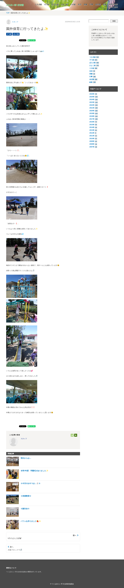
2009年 (91, 141)
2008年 (91, 144)
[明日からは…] (18, 465)
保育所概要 (113, 4)
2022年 (91, 105)
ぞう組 (46, 4)
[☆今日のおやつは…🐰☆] (23, 491)
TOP (7, 13)
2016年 (91, 122)
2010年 (91, 138)
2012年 (91, 133)
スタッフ (15, 22)
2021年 (91, 108)
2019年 (91, 113)
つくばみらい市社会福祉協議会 (16, 572)
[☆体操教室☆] (18, 503)
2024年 (91, 99)
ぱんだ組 (55, 4)
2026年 (91, 94)
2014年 (91, 127)
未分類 (98, 4)
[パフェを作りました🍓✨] (23, 529)
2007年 (91, 147)
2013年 (91, 130)
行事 (91, 4)
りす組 (73, 4)
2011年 (91, 136)
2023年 (91, 102)
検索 (114, 21)
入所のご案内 (112, 7)
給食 (104, 4)
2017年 (91, 119)
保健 (85, 4)
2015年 (91, 124)
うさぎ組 (38, 4)
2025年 (91, 97)
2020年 (91, 111)
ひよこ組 (64, 4)
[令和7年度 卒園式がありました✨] (27, 478)
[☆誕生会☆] (17, 516)
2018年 (91, 116)
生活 (79, 4)
